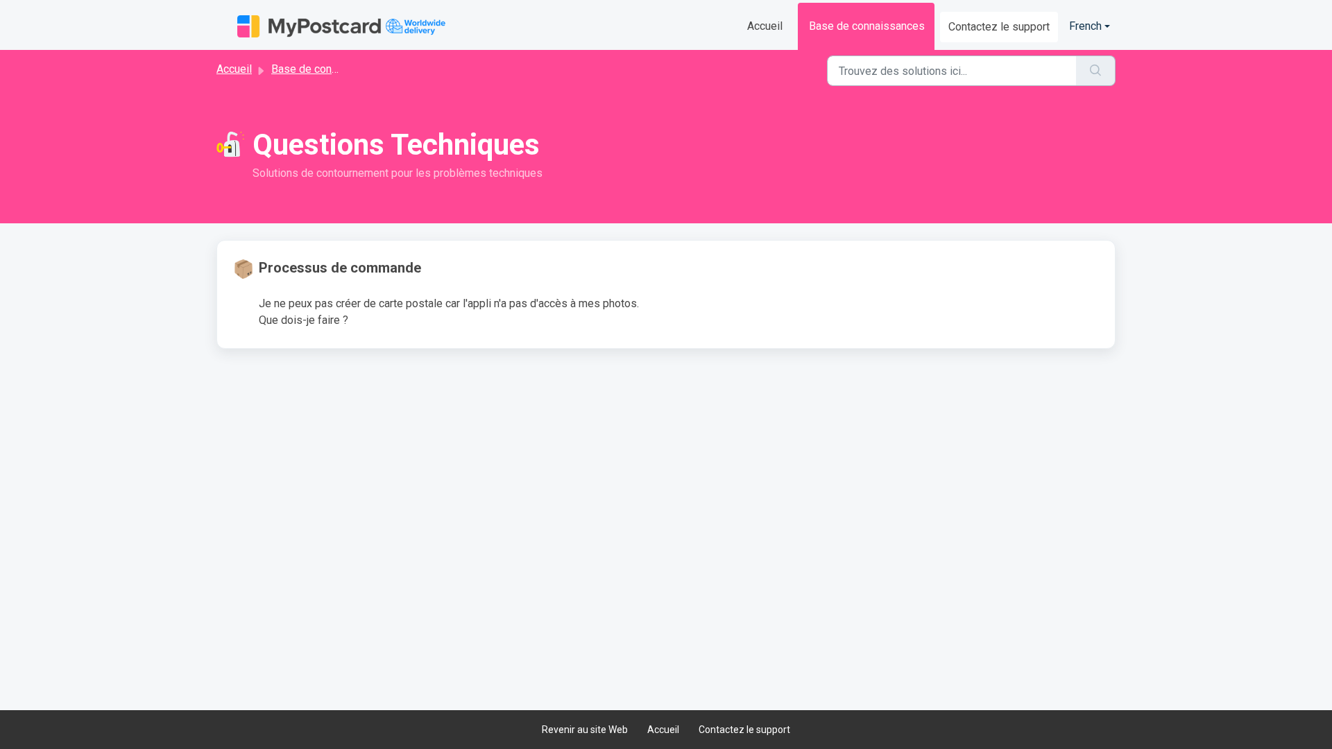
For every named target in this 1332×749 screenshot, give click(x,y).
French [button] (1085, 26)
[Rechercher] (1096, 70)
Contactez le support (999, 26)
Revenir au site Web (585, 729)
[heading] (447, 268)
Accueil (765, 26)
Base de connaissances (867, 26)
